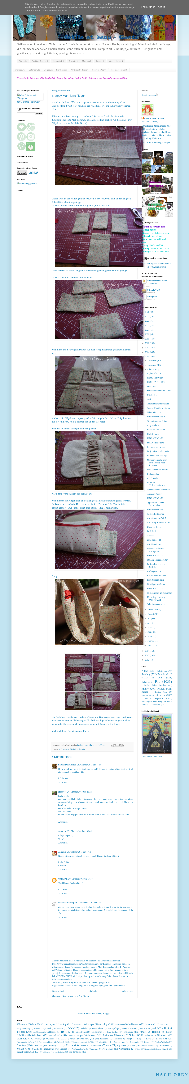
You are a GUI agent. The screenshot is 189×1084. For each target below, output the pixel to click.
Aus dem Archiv (154, 493)
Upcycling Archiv (99, 70)
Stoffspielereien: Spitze (157, 420)
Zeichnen (157, 1049)
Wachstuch (93, 1048)
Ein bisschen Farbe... (156, 446)
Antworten (63, 782)
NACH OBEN (172, 1074)
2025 (147, 316)
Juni (149, 622)
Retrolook (118, 1038)
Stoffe (157, 1042)
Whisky (137, 1049)
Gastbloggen (38, 1032)
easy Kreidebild (154, 539)
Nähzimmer (162, 1035)
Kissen (169, 1031)
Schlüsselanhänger (46, 1042)
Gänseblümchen (154, 412)
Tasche (69, 1045)
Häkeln (145, 685)
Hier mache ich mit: (119, 70)
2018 (147, 343)
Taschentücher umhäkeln (158, 403)
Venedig (63, 1048)
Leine (50, 1035)
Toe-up (107, 1045)
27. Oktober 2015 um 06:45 (79, 831)
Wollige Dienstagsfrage (157, 455)
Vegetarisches (161, 698)
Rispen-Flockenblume (156, 575)
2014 (147, 650)
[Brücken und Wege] (157, 194)
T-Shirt (50, 1045)
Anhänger (77, 1024)
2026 (147, 311)
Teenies (145, 698)
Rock (148, 1038)
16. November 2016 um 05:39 (88, 902)
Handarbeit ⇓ (58, 61)
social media (152, 478)
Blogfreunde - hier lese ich (55, 70)
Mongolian (152, 296)
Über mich (86, 61)
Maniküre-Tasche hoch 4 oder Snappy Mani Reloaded (158, 462)
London (162, 685)
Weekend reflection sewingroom (155, 549)
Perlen (72, 1038)
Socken (103, 1041)
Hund (141, 1031)
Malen (106, 1035)
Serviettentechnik (80, 1042)
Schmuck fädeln (147, 695)
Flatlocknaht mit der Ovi (157, 469)
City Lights (152, 394)
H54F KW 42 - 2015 (156, 498)
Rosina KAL (161, 692)
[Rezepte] (157, 216)
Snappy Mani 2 (59, 105)
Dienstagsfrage (112, 1028)
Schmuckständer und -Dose (159, 390)
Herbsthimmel (153, 433)
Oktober (151, 369)
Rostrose (62, 791)
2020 (147, 334)
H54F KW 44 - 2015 (156, 381)
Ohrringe (38, 1038)
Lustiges (79, 1035)
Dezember (152, 360)
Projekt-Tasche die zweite (158, 451)
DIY (160, 677)
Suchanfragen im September (159, 592)
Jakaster (62, 851)
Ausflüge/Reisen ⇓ (40, 61)
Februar (151, 640)
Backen (118, 1024)
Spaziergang (119, 1041)
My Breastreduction (79, 70)
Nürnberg (22, 1038)
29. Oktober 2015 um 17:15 (79, 851)
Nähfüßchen (148, 1035)
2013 (147, 655)
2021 (147, 329)
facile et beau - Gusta (154, 118)
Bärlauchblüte (153, 473)
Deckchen (84, 1028)
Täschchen (74, 749)
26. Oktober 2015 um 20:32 (79, 791)
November (152, 364)
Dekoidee (146, 681)
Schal (32, 1042)
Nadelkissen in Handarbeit (158, 489)
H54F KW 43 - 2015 (156, 438)
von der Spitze (75, 1051)
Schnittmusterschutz (156, 604)
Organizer (50, 1038)
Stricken (160, 695)
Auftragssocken (154, 571)
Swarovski (37, 1045)
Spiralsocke (134, 1042)
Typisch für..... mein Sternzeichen (155, 503)
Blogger (106, 1013)
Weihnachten (124, 1048)
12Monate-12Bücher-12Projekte (31, 1024)
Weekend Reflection (156, 429)
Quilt (92, 1038)
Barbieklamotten (132, 1024)
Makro (145, 688)
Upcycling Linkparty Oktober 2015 (156, 598)
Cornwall (145, 677)
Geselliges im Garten (156, 584)
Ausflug (146, 674)
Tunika (142, 1045)
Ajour (52, 1024)
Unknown (63, 878)
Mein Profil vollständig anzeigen (156, 142)
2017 (147, 347)
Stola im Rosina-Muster (157, 559)
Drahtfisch (151, 531)
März (150, 636)
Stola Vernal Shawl (155, 442)
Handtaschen (96, 1031)
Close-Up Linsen (154, 526)
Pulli (82, 1038)
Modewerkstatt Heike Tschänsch (157, 282)
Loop (70, 1035)
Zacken (150, 535)
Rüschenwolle (22, 1042)
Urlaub (20, 1048)
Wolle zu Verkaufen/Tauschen (157, 483)
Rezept (145, 691)
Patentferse (62, 1039)
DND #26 (151, 386)
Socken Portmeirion (155, 513)
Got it (161, 7)
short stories (155, 704)
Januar (150, 645)
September (152, 609)
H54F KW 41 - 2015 (156, 555)
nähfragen (46, 1052)
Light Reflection (154, 373)
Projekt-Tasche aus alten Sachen (157, 565)
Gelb (149, 399)
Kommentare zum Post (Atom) (76, 996)
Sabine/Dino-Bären (67, 764)
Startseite (23, 61)
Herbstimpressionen (155, 579)
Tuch (133, 1045)
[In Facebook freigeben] (120, 745)
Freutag (21, 1031)
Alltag (145, 670)
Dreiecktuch (129, 1028)
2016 (147, 352)
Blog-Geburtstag (23, 1028)
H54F (64, 1031)
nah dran (34, 1052)
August (150, 613)
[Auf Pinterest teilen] (122, 745)
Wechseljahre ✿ (116, 61)
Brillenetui (38, 1028)
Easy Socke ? (153, 425)
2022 (147, 325)
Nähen (161, 688)
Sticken (147, 1041)
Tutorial (82, 749)
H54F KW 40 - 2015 (156, 588)
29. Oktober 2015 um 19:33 (80, 878)
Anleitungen (64, 749)
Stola (165, 1041)
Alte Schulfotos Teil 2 (156, 518)
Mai (149, 627)
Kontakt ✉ (99, 61)
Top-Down (121, 1045)
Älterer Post (127, 990)
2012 (147, 659)
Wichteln (147, 1048)
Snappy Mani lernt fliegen (158, 407)
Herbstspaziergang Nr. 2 (157, 416)
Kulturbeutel (37, 1035)
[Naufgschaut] (157, 172)
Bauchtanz (164, 1024)
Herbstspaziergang (155, 509)
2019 (147, 338)
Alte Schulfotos (153, 544)
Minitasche (119, 1035)
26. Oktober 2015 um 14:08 (89, 764)
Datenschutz (34, 70)
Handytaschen (112, 1032)
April (150, 631)
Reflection (103, 1038)
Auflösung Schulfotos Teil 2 (159, 522)
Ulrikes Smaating (66, 902)
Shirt (92, 1042)
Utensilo (35, 1048)
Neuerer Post (58, 990)
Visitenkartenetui (79, 1048)
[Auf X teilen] (117, 745)
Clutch (48, 1028)
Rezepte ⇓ (73, 61)
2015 (147, 356)
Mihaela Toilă (153, 289)
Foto (158, 681)
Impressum (20, 70)
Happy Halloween (155, 377)
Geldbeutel (51, 1031)
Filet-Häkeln (144, 1028)
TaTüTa (59, 1045)
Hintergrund (128, 1031)
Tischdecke (95, 1045)
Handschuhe (80, 1031)
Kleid (23, 1035)
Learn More (148, 7)
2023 (147, 320)
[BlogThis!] (114, 745)
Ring (139, 1038)
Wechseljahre (147, 701)
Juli (149, 618)
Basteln (161, 674)
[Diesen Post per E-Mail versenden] (112, 745)
